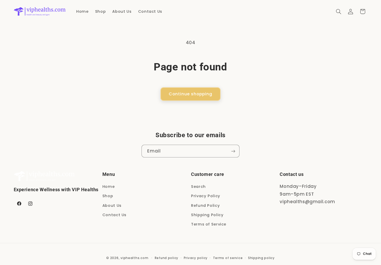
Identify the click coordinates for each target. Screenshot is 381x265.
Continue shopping (191, 94)
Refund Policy (205, 205)
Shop (107, 195)
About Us (112, 205)
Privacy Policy (205, 195)
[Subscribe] (233, 151)
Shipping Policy (207, 214)
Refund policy (167, 258)
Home (108, 186)
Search (198, 186)
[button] (338, 11)
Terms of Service (208, 224)
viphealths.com (134, 258)
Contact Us (114, 214)
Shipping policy (261, 258)
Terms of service (228, 258)
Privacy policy (196, 258)
